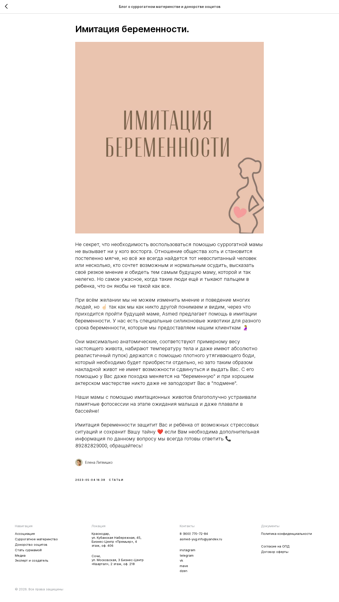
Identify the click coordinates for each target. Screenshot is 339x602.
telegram (187, 555)
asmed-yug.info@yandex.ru (201, 539)
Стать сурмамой (28, 550)
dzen (183, 571)
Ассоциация (25, 534)
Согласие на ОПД (275, 546)
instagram (187, 550)
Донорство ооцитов (31, 544)
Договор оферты (274, 552)
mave (184, 566)
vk (181, 560)
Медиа (20, 555)
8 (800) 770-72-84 (194, 534)
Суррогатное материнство (36, 539)
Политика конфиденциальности (286, 534)
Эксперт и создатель (31, 560)
